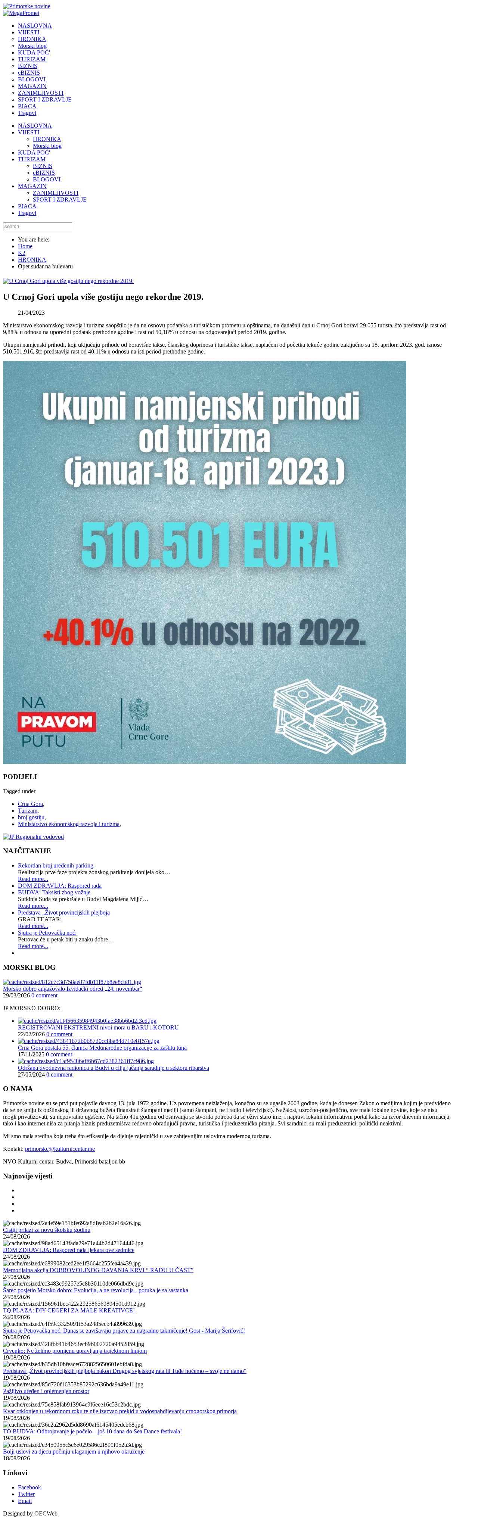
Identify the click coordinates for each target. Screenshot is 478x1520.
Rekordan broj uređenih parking (55, 865)
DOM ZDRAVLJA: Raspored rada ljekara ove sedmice (68, 1250)
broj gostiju (31, 817)
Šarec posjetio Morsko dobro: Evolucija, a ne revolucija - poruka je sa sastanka (95, 1290)
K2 (21, 253)
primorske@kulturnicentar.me (60, 1149)
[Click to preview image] (68, 281)
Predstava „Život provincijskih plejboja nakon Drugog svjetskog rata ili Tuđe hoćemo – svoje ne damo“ (124, 1371)
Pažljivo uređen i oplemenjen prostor (46, 1391)
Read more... (33, 879)
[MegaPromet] (21, 13)
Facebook (29, 1487)
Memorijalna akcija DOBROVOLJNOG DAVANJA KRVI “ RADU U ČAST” (98, 1270)
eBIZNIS (44, 172)
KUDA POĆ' (34, 152)
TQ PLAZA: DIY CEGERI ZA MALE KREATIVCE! (69, 1310)
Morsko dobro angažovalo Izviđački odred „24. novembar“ (72, 988)
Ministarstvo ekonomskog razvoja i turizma (69, 824)
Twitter (26, 1494)
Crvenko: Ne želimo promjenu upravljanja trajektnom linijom (75, 1351)
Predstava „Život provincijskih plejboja (64, 912)
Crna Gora (30, 804)
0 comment (44, 995)
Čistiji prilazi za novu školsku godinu (46, 1230)
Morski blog (47, 146)
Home (25, 246)
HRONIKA (47, 139)
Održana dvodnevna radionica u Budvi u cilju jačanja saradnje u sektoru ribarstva (113, 1068)
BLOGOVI (46, 179)
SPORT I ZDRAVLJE (60, 199)
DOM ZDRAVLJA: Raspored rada (60, 885)
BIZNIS (42, 166)
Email (25, 1501)
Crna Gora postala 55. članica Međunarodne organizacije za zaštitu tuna (102, 1047)
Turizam (27, 810)
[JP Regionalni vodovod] (33, 837)
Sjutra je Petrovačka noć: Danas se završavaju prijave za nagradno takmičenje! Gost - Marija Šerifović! (124, 1330)
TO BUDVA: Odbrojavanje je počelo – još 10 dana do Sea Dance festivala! (92, 1431)
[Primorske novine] (26, 6)
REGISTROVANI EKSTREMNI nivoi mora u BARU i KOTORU (98, 1027)
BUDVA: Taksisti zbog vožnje (54, 892)
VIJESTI (28, 132)
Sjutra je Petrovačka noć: (47, 932)
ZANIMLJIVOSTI (55, 193)
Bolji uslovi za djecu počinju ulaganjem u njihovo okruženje (74, 1451)
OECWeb (46, 1513)
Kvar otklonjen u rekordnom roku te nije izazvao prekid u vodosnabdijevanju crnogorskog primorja (120, 1411)
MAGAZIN (32, 186)
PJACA (27, 206)
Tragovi (27, 213)
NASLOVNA (35, 125)
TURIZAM (32, 159)
